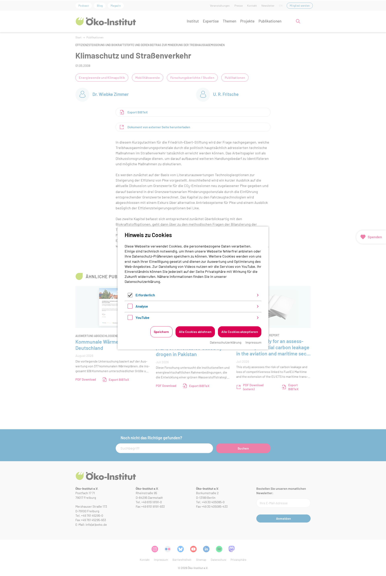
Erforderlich (145, 295)
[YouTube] (130, 318)
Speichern (161, 332)
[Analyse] (130, 307)
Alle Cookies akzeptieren (239, 332)
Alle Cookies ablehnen (195, 332)
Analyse (142, 306)
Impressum (253, 342)
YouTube (142, 317)
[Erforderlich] (130, 296)
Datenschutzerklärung (142, 281)
